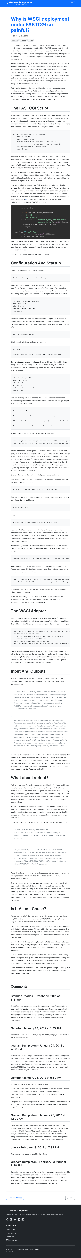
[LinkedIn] (19, 1220)
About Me (11, 1237)
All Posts (11, 1230)
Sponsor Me (12, 1240)
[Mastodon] (11, 1220)
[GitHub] (7, 1220)
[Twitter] (15, 1220)
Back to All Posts (16, 1198)
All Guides (12, 1233)
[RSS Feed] (23, 1220)
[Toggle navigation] (72, 3)
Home (71, 1198)
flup (26, 199)
